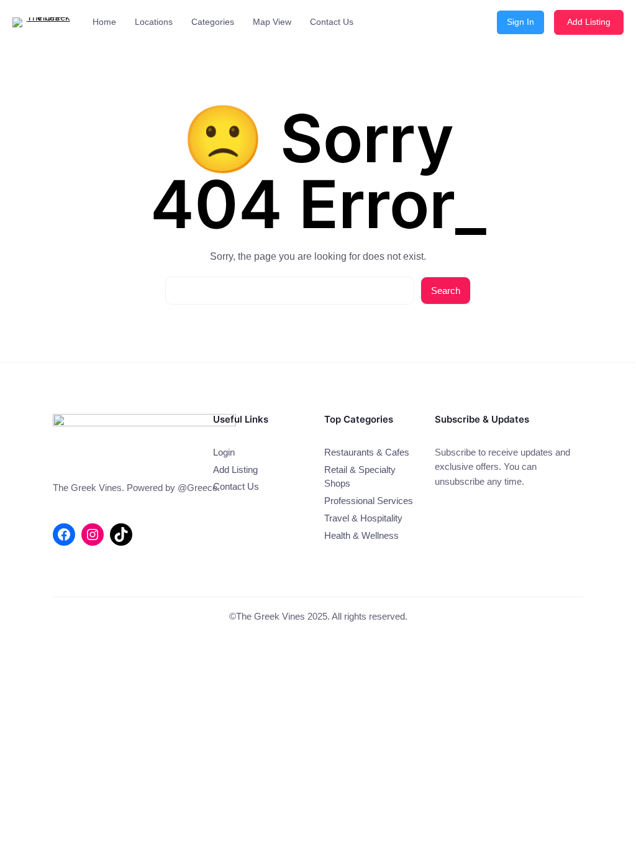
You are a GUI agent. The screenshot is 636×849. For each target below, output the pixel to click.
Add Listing (589, 22)
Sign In (520, 22)
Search (445, 290)
